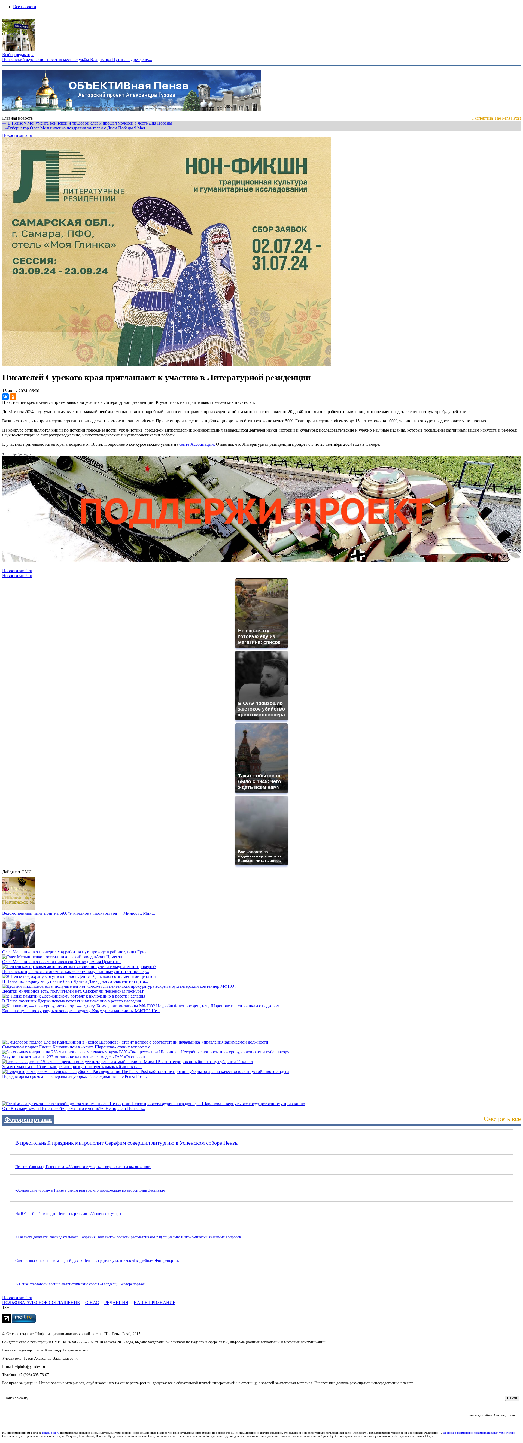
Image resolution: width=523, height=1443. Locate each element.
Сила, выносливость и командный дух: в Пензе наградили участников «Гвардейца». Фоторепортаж (97, 1261)
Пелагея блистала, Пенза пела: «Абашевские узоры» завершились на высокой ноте (83, 1167)
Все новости (24, 6)
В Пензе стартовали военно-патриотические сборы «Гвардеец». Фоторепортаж (80, 1284)
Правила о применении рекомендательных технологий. (479, 1432)
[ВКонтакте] (5, 396)
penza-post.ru (50, 1432)
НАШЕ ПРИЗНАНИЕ (154, 1302)
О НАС (92, 1302)
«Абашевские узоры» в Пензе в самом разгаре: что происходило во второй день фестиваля (90, 1190)
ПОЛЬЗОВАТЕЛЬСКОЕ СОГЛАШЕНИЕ (41, 1302)
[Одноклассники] (13, 396)
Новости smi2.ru (17, 135)
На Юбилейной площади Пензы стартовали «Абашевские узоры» (69, 1214)
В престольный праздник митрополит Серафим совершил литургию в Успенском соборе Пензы (126, 1143)
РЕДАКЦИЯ (116, 1302)
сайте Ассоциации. (197, 444)
